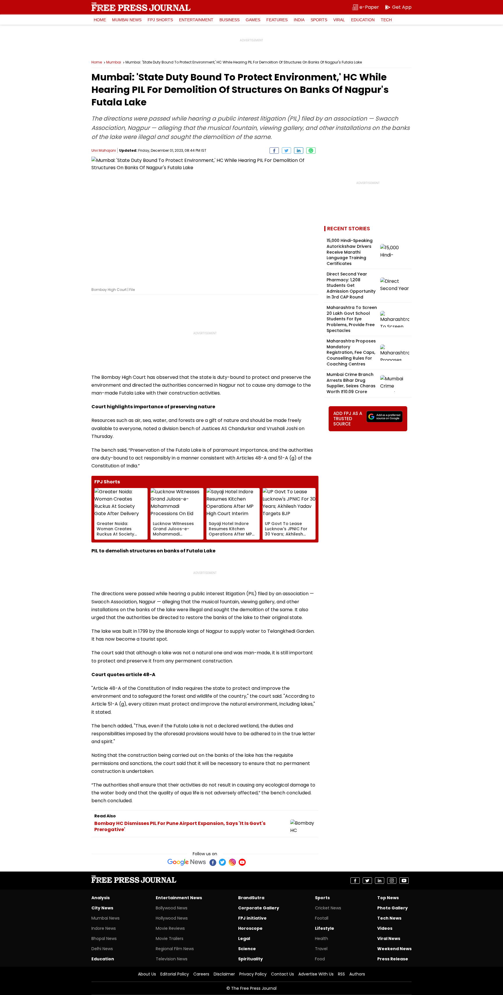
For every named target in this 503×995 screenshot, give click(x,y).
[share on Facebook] (274, 150)
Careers (201, 974)
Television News (171, 959)
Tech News (389, 918)
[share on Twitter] (286, 150)
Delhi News (102, 949)
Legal (244, 938)
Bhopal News (104, 938)
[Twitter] (222, 862)
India (299, 19)
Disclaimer (224, 974)
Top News (388, 898)
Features (277, 19)
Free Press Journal (141, 6)
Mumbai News (126, 19)
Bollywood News (171, 908)
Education (363, 19)
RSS (341, 974)
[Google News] (186, 862)
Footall (321, 918)
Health (321, 938)
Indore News (103, 928)
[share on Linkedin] (298, 150)
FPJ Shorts (160, 19)
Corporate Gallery (258, 908)
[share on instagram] (391, 880)
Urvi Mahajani (103, 150)
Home (100, 19)
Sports (319, 19)
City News (102, 908)
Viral (339, 19)
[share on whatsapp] (311, 150)
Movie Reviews (170, 928)
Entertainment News (179, 898)
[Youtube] (242, 862)
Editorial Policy (174, 974)
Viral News (388, 938)
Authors (357, 974)
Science (247, 949)
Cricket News (328, 908)
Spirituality (250, 959)
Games (253, 19)
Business (229, 19)
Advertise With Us (316, 974)
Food (320, 959)
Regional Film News (175, 949)
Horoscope (250, 928)
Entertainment (196, 19)
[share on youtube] (404, 880)
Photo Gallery (392, 908)
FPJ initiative (252, 918)
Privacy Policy (253, 974)
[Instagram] (232, 862)
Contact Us (282, 974)
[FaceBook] (212, 862)
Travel (321, 949)
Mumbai (113, 62)
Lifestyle (324, 928)
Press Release (392, 959)
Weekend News (394, 949)
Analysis (100, 898)
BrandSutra (251, 898)
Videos (384, 928)
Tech (386, 19)
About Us (147, 974)
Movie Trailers (169, 938)
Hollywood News (172, 918)
